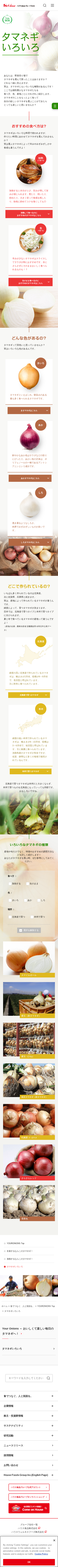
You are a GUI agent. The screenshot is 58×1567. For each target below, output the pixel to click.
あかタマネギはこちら (30, 478)
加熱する (16, 883)
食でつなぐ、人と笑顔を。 (22, 1306)
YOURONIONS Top (15, 1243)
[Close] (54, 1540)
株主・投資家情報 (13, 1415)
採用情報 (8, 1455)
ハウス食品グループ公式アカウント (26, 1487)
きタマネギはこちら (29, 410)
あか (30, 900)
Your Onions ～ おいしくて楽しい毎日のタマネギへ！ (28, 1331)
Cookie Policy (41, 1554)
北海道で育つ (18, 917)
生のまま (34, 883)
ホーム (5, 1306)
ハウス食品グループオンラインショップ (27, 1497)
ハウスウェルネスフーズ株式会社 (27, 1532)
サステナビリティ (13, 1425)
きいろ (15, 900)
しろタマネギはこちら (30, 542)
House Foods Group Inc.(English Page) (26, 1475)
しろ (43, 900)
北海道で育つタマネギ (29, 695)
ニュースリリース (13, 1445)
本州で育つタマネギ (30, 771)
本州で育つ (39, 917)
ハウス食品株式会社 (27, 1528)
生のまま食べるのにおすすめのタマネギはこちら (31, 282)
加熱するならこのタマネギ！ (20, 1259)
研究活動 (8, 1435)
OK (29, 1562)
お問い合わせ (11, 1465)
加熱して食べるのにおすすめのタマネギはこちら (29, 214)
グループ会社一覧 (29, 1524)
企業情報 (8, 1406)
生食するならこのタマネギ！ (20, 1251)
